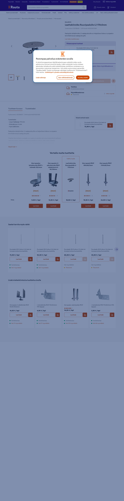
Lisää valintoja (41, 77)
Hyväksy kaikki (83, 77)
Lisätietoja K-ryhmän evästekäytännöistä (59, 72)
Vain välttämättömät (65, 77)
